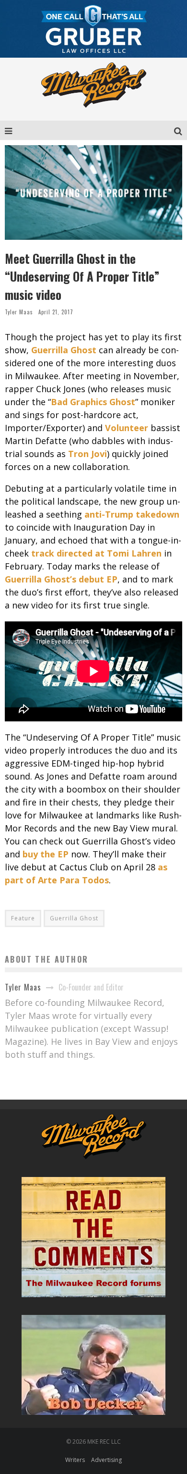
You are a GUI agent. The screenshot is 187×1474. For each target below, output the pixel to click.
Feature (23, 918)
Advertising (106, 1460)
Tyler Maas (19, 312)
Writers (75, 1460)
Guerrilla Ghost (74, 918)
